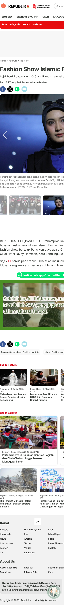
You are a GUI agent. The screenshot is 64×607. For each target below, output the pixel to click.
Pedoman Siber (56, 567)
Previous (5, 180)
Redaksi (28, 567)
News (3, 538)
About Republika (8, 567)
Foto (4, 24)
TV (1, 552)
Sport (51, 538)
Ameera (4, 529)
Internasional (6, 543)
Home (3, 60)
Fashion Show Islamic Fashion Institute (20, 352)
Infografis (15, 24)
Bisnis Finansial (56, 543)
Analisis (28, 538)
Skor (50, 529)
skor (46, 16)
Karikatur (37, 24)
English (52, 547)
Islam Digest (54, 534)
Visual (27, 547)
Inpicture (13, 60)
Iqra (26, 534)
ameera (7, 16)
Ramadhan (29, 552)
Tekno (27, 543)
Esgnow (4, 547)
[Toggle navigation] (3, 6)
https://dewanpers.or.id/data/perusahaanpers (26, 589)
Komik (26, 24)
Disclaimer (5, 572)
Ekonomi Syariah (27, 16)
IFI (9, 261)
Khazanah (5, 534)
